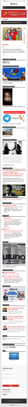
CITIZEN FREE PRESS (9, 272)
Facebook (11, 4)
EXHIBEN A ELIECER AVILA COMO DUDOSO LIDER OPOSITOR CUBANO (16, 308)
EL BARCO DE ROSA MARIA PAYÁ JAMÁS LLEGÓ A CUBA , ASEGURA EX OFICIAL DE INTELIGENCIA (15, 318)
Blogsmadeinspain (15, 360)
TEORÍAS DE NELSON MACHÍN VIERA (12, 199)
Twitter (16, 4)
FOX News (6, 229)
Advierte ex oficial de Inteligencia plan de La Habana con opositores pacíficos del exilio (16, 327)
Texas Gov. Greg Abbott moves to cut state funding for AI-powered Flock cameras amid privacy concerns (13, 232)
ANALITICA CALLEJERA (10, 205)
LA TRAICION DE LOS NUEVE (11, 206)
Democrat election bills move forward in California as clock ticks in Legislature (12, 278)
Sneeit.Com (16, 405)
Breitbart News (7, 218)
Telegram (14, 4)
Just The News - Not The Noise (11, 275)
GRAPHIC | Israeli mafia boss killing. (12, 273)
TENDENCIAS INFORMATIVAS (12, 22)
